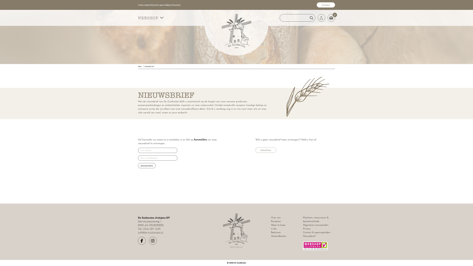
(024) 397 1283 (151, 229)
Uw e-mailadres (149, 158)
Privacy (307, 229)
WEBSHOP (149, 18)
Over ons (275, 217)
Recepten (276, 221)
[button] (321, 18)
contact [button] (326, 4)
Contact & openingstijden (316, 232)
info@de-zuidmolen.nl (150, 232)
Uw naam (145, 150)
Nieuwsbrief (309, 236)
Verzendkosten (278, 236)
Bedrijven (276, 232)
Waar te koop (278, 225)
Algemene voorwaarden (315, 225)
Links (273, 229)
